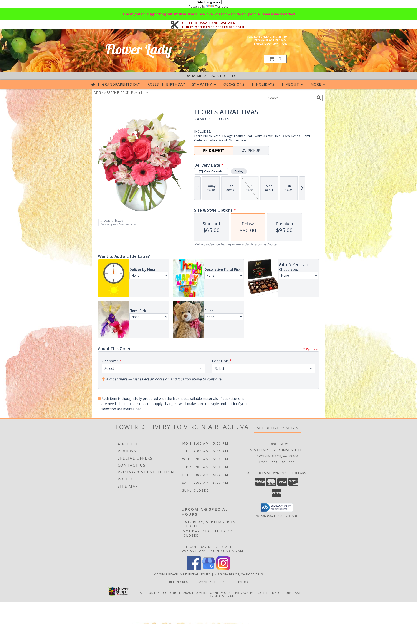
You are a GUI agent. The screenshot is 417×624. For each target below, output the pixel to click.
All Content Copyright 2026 (165, 593)
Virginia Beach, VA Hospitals (239, 574)
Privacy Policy (248, 593)
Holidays (265, 84)
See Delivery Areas (277, 427)
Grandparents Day (121, 84)
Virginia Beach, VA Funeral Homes (182, 574)
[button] (275, 59)
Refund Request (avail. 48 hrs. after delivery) (208, 582)
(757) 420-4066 (276, 44)
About (292, 84)
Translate (221, 6)
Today (238, 171)
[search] (318, 97)
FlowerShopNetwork (211, 593)
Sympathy (202, 84)
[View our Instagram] (223, 569)
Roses (153, 84)
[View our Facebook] (194, 569)
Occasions (234, 84)
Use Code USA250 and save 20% (213, 23)
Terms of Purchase (283, 593)
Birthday (175, 84)
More (316, 84)
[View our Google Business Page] (208, 569)
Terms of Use (222, 595)
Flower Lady (138, 49)
